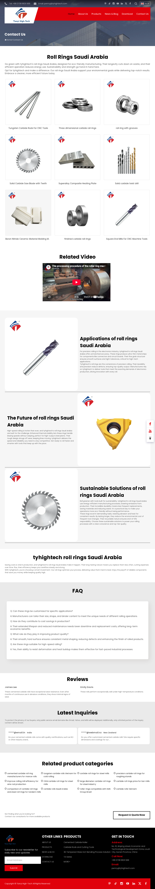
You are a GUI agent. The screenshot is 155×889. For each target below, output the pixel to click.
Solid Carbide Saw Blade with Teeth (28, 183)
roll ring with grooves (127, 128)
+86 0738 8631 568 (21, 3)
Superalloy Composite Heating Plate (77, 183)
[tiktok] (109, 3)
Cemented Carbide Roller (75, 842)
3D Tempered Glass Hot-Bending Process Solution (87, 852)
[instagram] (113, 3)
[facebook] (130, 3)
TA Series (68, 856)
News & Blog (111, 13)
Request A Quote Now (131, 815)
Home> (9, 40)
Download (127, 13)
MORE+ (67, 861)
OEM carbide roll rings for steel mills (58, 783)
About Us (83, 13)
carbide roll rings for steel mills (94, 773)
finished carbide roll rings (77, 238)
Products (96, 13)
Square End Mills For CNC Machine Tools (126, 238)
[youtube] (118, 3)
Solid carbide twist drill (127, 183)
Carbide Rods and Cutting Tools (79, 847)
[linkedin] (122, 3)
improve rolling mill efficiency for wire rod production (22, 783)
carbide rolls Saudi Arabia (56, 789)
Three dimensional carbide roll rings (77, 128)
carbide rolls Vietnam (126, 789)
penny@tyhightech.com (55, 3)
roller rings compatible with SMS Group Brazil (95, 790)
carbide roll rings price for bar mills (133, 781)
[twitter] (126, 3)
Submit (13, 868)
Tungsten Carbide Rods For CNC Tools (28, 128)
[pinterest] (105, 3)
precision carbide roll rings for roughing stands (130, 775)
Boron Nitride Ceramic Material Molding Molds (29, 238)
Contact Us (142, 13)
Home (71, 13)
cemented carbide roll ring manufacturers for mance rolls (22, 775)
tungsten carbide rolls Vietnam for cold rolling (60, 775)
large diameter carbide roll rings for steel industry (95, 783)
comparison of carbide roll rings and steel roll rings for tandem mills (24, 790)
